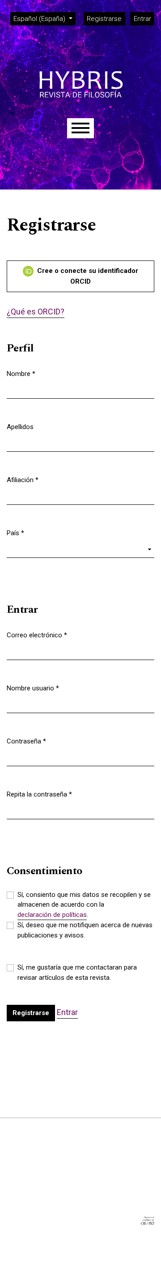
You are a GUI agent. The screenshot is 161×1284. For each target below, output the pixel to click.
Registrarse (104, 19)
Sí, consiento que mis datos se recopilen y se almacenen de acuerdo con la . (84, 905)
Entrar (142, 19)
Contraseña (26, 741)
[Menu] (80, 128)
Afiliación (22, 479)
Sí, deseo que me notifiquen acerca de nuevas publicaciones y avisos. (85, 930)
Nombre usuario (33, 688)
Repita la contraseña (39, 794)
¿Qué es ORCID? (35, 311)
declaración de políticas (52, 915)
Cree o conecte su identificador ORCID (86, 276)
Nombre (21, 373)
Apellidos (20, 427)
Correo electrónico (37, 635)
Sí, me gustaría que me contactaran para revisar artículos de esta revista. (77, 972)
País (15, 532)
